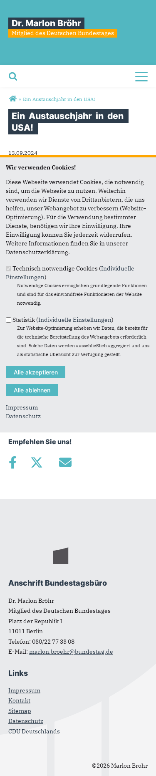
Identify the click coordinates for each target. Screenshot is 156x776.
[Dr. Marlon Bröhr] (12, 99)
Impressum (22, 407)
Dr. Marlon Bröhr (46, 23)
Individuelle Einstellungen (74, 319)
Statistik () (63, 319)
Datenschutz (23, 416)
